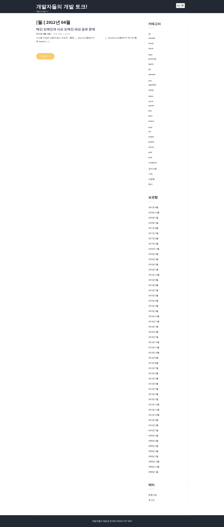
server (150, 101)
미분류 (151, 179)
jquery (151, 64)
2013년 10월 (153, 353)
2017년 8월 (153, 228)
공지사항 (152, 169)
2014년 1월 (153, 337)
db (149, 34)
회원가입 (152, 495)
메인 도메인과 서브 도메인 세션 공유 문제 (65, 29)
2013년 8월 (153, 363)
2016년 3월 (153, 259)
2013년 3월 (153, 389)
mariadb (151, 38)
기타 (150, 174)
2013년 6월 (153, 373)
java (150, 81)
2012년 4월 (153, 420)
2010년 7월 (153, 430)
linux (150, 116)
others (150, 96)
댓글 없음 (57, 34)
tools (150, 127)
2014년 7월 (153, 327)
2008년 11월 (153, 467)
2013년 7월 (153, 368)
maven (151, 147)
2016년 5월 (153, 254)
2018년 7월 (153, 218)
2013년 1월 (153, 399)
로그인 (151, 500)
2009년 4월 (153, 441)
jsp (149, 69)
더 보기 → (45, 56)
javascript (152, 59)
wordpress (152, 162)
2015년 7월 (153, 290)
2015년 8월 (153, 285)
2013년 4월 (153, 384)
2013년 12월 (153, 342)
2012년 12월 (153, 404)
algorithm (152, 85)
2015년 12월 (153, 275)
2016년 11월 (153, 249)
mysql (150, 43)
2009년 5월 (153, 436)
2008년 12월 (153, 461)
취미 (150, 184)
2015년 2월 (153, 311)
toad (150, 157)
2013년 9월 (153, 358)
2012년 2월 (153, 425)
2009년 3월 (153, 446)
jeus (150, 111)
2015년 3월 (153, 306)
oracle (150, 48)
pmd (150, 152)
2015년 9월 (153, 280)
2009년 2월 (153, 451)
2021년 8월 (153, 207)
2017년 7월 (153, 233)
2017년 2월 (153, 244)
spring (150, 90)
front (150, 55)
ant (149, 131)
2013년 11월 (153, 347)
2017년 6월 (153, 238)
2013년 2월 (153, 394)
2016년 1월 (153, 269)
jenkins (151, 142)
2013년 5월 (153, 378)
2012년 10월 (153, 415)
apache (67, 34)
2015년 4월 (153, 301)
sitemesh (151, 74)
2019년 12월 (153, 212)
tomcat (151, 121)
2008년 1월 (153, 472)
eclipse (151, 137)
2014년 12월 (153, 316)
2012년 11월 (153, 410)
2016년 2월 (153, 264)
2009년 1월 (153, 456)
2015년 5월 (153, 295)
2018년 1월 (153, 223)
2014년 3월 (153, 332)
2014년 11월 (153, 321)
